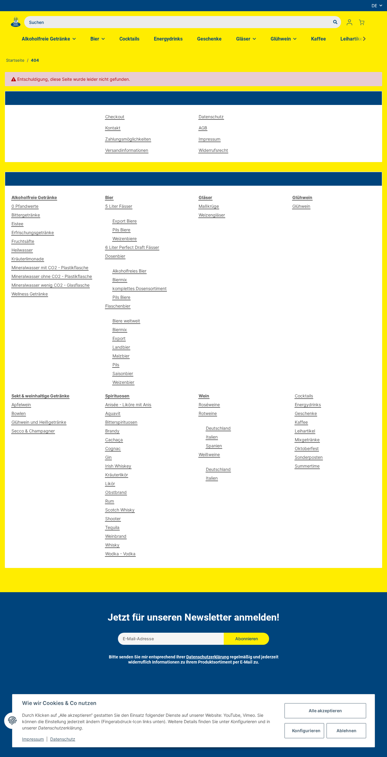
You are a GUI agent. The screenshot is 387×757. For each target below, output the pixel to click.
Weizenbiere (124, 238)
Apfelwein (21, 404)
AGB (203, 127)
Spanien (214, 445)
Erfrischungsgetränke (32, 232)
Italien (212, 436)
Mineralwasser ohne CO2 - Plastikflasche (51, 276)
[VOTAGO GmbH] (16, 22)
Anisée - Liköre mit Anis (128, 404)
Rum (109, 501)
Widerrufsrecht (213, 150)
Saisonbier (122, 373)
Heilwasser (22, 250)
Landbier (121, 347)
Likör (110, 483)
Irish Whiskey (118, 465)
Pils (115, 364)
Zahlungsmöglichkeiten (128, 139)
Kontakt (112, 127)
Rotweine (208, 413)
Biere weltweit (126, 320)
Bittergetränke (25, 214)
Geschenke (306, 413)
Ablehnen (346, 730)
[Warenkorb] (364, 22)
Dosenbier (115, 256)
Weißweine (209, 454)
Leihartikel (305, 430)
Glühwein (301, 206)
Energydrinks (308, 404)
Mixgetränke (307, 439)
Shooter (113, 518)
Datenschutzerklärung (207, 656)
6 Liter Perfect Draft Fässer (132, 247)
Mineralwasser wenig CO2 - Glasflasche (50, 285)
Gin (108, 457)
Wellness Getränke (29, 293)
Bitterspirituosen (121, 422)
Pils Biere (121, 229)
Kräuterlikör (116, 474)
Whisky (112, 544)
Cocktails (304, 395)
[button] (349, 22)
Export (118, 338)
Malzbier (120, 355)
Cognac (113, 448)
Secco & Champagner (33, 430)
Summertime (307, 465)
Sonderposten (309, 457)
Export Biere (124, 221)
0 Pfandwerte (24, 206)
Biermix (119, 279)
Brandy (112, 430)
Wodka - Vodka (120, 553)
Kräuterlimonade (27, 258)
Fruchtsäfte (22, 241)
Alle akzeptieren (325, 710)
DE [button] (374, 5)
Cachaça (114, 439)
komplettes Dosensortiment (139, 288)
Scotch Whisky (120, 509)
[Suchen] (335, 22)
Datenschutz (211, 116)
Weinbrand (115, 536)
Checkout (114, 116)
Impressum (209, 139)
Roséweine (209, 404)
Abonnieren (246, 638)
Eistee (17, 223)
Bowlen (18, 413)
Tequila (112, 527)
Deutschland (218, 428)
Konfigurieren (306, 730)
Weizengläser (212, 214)
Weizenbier (123, 382)
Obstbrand (116, 492)
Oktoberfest (307, 448)
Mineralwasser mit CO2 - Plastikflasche (49, 267)
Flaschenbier (117, 305)
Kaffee (301, 422)
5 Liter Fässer (118, 206)
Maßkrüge (209, 206)
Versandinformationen (126, 150)
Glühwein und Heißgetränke (38, 422)
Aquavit (112, 413)
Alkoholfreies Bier (129, 270)
